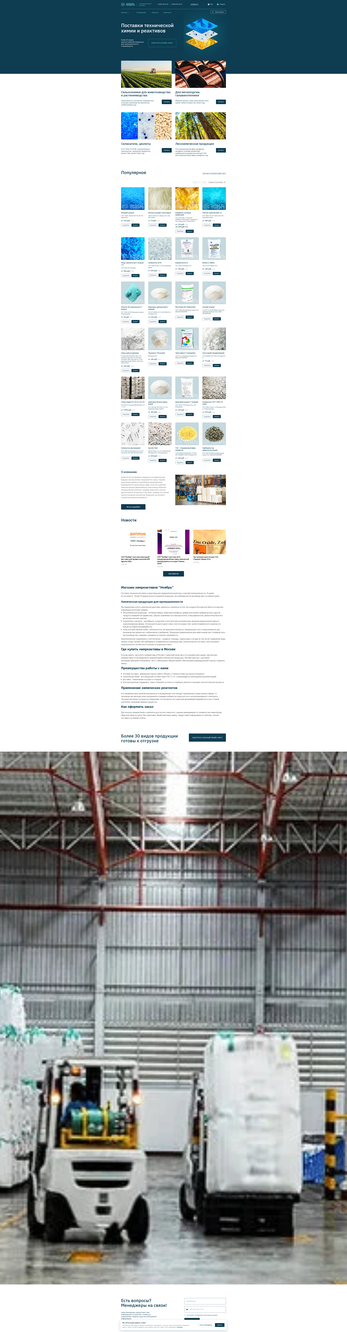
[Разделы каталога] (128, 12)
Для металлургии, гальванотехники (187, 93)
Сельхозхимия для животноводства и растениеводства (145, 93)
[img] (200, 125)
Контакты (167, 12)
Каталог (124, 12)
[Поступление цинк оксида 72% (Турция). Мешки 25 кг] (209, 548)
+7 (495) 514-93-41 (162, 4)
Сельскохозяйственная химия (135, 629)
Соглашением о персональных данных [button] (206, 1315)
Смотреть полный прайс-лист (214, 173)
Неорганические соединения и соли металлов (140, 639)
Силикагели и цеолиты (132, 621)
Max (212, 4)
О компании (141, 12)
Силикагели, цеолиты (136, 144)
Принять (219, 1325)
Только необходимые (206, 1325)
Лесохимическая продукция (194, 144)
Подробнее (180, 1327)
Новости (155, 12)
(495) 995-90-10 (177, 4)
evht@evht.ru (194, 4)
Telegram (222, 4)
